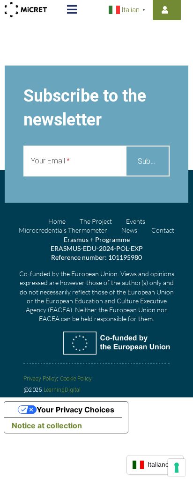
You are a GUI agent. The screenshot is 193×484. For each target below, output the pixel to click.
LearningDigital (62, 390)
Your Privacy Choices (75, 409)
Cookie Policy (76, 378)
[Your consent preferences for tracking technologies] (177, 468)
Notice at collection (47, 425)
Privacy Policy (40, 378)
